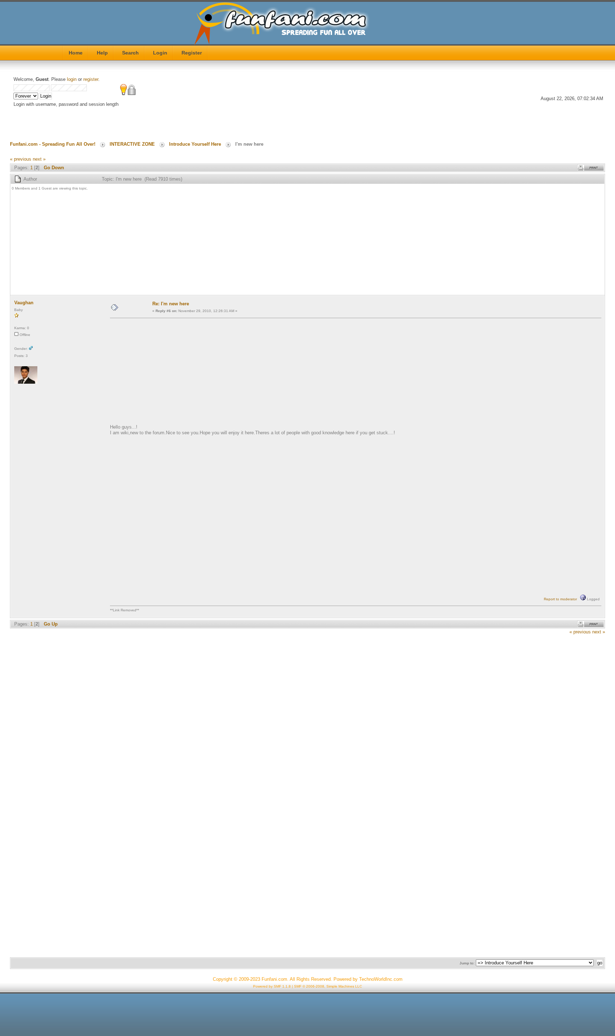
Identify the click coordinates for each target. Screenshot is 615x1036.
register (90, 79)
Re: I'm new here (170, 303)
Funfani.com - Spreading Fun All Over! (52, 144)
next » (39, 159)
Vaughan (23, 302)
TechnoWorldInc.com (381, 979)
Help (102, 53)
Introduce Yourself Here (195, 144)
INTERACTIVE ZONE (132, 144)
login (72, 79)
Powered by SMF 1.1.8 (272, 986)
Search (130, 53)
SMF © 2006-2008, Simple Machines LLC (328, 986)
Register (192, 53)
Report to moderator (560, 599)
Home (76, 53)
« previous (20, 159)
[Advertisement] (225, 244)
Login (160, 53)
